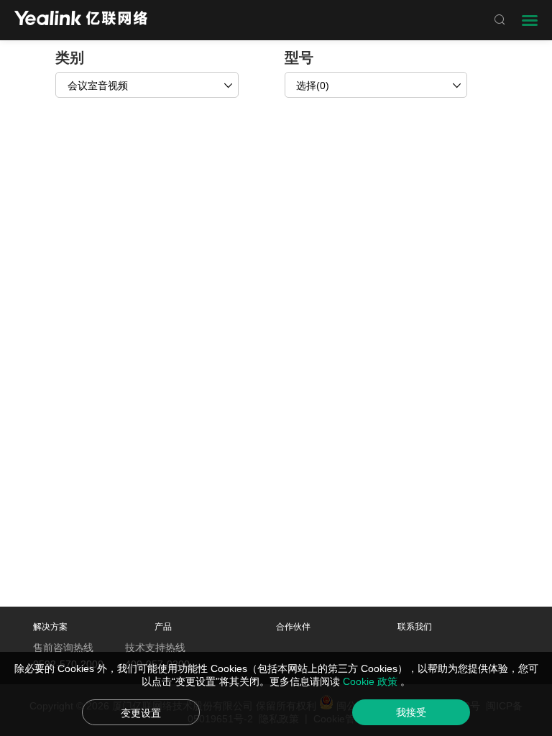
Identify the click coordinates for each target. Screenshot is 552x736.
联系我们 (414, 627)
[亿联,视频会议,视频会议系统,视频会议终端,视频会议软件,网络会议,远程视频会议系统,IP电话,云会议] (80, 20)
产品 (163, 627)
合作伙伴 (293, 627)
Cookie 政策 (371, 681)
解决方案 (50, 627)
